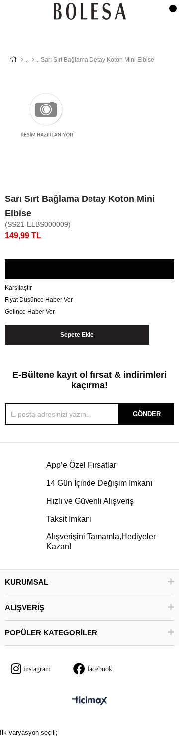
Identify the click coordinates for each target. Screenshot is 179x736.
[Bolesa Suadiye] (90, 12)
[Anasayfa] (22, 60)
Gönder (147, 414)
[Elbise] (33, 60)
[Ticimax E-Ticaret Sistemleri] (89, 701)
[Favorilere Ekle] (89, 270)
